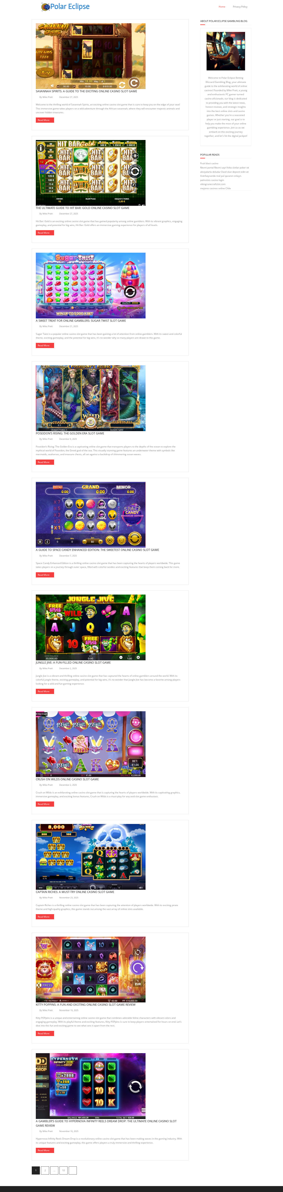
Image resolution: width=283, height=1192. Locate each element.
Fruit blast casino (209, 163)
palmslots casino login (212, 180)
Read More (43, 120)
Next (73, 1170)
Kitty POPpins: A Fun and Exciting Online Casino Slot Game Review (86, 1004)
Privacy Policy (240, 6)
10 (63, 1170)
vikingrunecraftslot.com (212, 184)
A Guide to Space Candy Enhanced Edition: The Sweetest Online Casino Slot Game (97, 550)
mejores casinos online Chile (215, 188)
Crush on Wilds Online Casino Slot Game (67, 779)
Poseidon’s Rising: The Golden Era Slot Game (70, 433)
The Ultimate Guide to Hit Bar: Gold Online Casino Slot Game (82, 208)
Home (222, 6)
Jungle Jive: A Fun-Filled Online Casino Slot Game (73, 662)
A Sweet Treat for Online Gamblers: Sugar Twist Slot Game (81, 320)
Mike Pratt (48, 97)
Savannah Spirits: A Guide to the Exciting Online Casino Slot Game (86, 91)
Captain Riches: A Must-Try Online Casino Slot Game (75, 892)
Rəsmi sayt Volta (223, 167)
